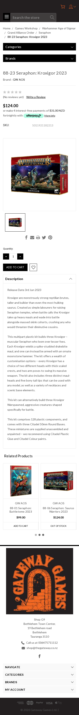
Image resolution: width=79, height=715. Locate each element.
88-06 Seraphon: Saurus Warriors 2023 (58, 509)
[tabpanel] (21, 496)
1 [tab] (36, 535)
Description (14, 279)
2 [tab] (39, 535)
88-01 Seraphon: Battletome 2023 (21, 509)
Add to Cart (21, 526)
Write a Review (36, 97)
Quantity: (8, 248)
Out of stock (58, 526)
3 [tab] (43, 535)
